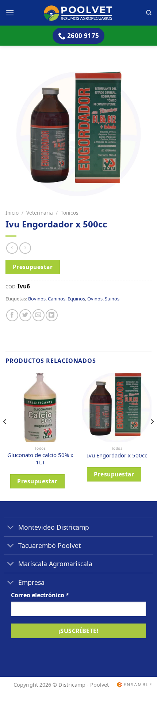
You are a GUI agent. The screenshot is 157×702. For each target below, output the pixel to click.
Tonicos (69, 212)
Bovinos (37, 298)
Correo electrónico (40, 595)
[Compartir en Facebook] (12, 315)
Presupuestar (33, 267)
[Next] (152, 436)
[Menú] (9, 13)
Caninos (56, 298)
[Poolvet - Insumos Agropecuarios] (78, 12)
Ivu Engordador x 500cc (117, 455)
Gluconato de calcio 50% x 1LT (40, 458)
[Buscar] (149, 13)
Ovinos (95, 298)
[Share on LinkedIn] (52, 315)
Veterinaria (39, 212)
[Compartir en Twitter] (25, 315)
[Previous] (5, 436)
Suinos (112, 298)
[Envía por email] (38, 315)
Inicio (12, 212)
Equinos (76, 298)
